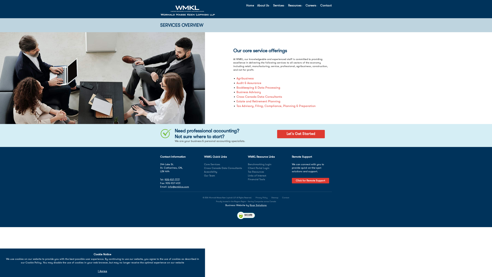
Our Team (209, 175)
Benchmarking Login (259, 164)
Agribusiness (245, 78)
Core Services (212, 164)
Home (250, 5)
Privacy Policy (262, 197)
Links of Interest (257, 175)
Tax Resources (256, 172)
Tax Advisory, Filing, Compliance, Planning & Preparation (276, 106)
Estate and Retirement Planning (258, 101)
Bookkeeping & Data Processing (258, 88)
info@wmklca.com (178, 187)
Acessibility (210, 172)
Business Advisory (249, 92)
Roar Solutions (258, 205)
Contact (326, 5)
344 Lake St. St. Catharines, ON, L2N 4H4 (171, 168)
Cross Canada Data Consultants (259, 97)
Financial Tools (256, 179)
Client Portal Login (258, 168)
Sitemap (274, 197)
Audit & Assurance (249, 83)
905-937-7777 (172, 179)
